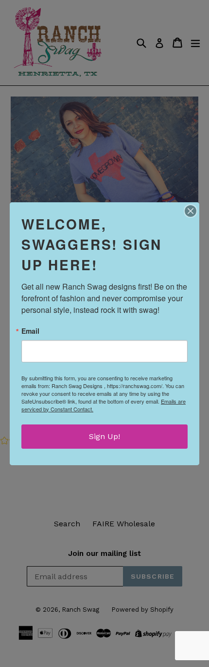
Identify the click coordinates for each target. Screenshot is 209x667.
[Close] (190, 211)
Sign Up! (104, 436)
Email (30, 330)
